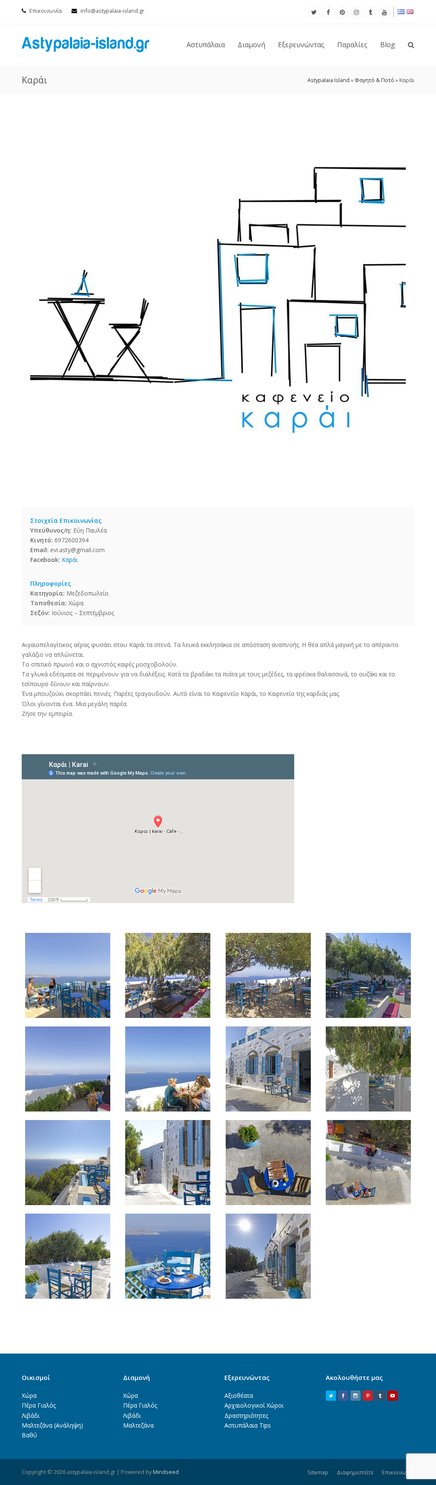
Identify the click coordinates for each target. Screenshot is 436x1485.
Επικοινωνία (45, 10)
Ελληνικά (401, 11)
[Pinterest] (342, 12)
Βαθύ (29, 1435)
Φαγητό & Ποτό (374, 80)
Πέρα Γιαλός (39, 1405)
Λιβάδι (31, 1415)
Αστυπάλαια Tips (247, 1425)
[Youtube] (384, 12)
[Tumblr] (370, 12)
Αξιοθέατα (238, 1395)
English (410, 11)
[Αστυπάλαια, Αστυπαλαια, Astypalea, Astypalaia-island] (85, 44)
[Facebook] (328, 12)
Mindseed (166, 1472)
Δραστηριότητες (246, 1415)
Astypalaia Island (328, 80)
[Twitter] (314, 12)
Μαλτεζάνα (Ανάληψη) (52, 1425)
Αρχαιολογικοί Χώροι (254, 1405)
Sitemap (317, 1472)
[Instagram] (356, 12)
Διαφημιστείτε (355, 1472)
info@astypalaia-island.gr (112, 10)
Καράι (69, 560)
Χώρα (29, 1395)
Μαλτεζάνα (138, 1425)
